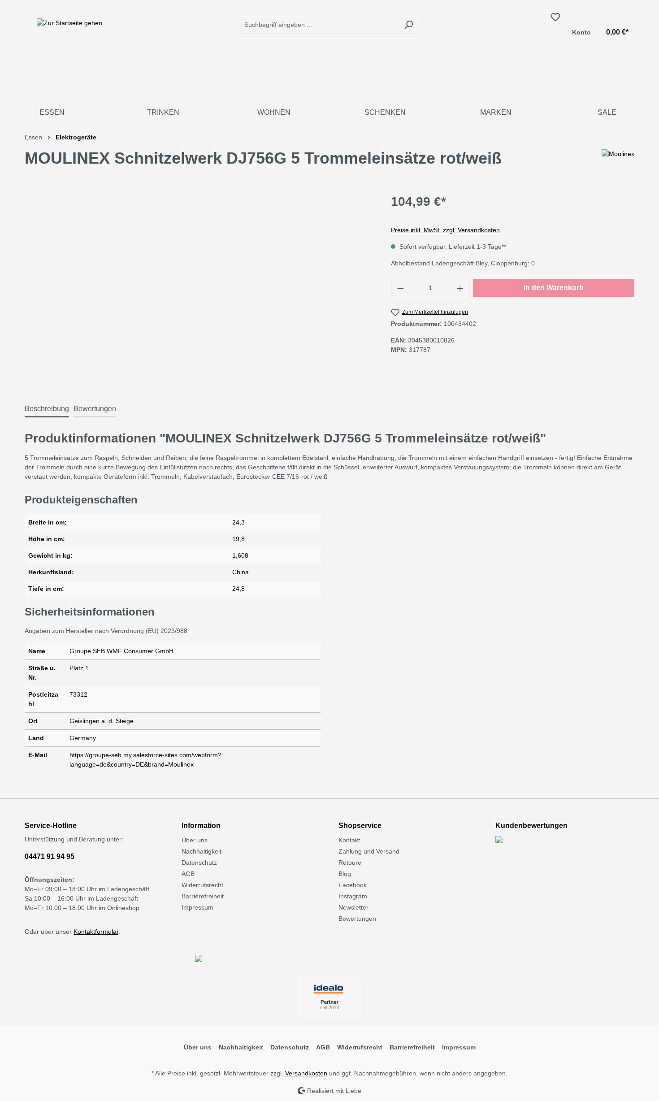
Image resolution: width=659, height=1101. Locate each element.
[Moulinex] (618, 161)
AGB (188, 873)
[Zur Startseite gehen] (69, 23)
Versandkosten (306, 1073)
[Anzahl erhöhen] (460, 288)
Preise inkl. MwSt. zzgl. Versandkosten (445, 230)
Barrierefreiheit (203, 896)
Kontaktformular (96, 931)
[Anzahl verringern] (400, 288)
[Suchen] (408, 25)
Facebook (352, 885)
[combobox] (319, 25)
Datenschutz (199, 862)
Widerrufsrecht (202, 885)
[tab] (47, 409)
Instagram (352, 896)
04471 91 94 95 (49, 856)
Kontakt (349, 840)
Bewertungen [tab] (95, 408)
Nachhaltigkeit (201, 851)
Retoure (349, 862)
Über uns (195, 840)
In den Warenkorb (554, 287)
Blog (344, 873)
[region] (199, 288)
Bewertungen (357, 918)
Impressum (197, 907)
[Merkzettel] (555, 17)
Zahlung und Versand (368, 851)
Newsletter (353, 907)
